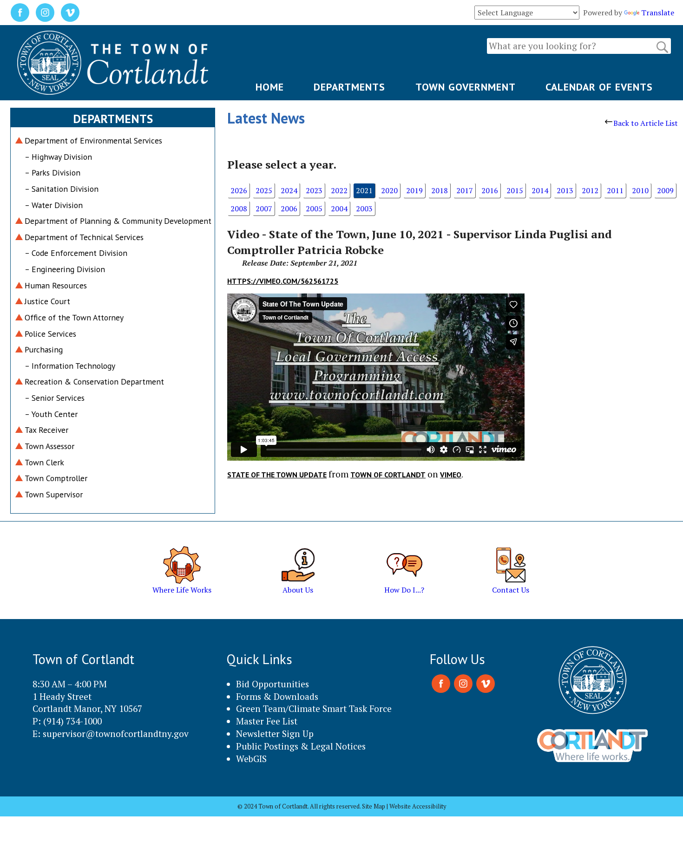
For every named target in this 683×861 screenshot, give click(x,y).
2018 (439, 190)
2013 (565, 190)
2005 (314, 208)
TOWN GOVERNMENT (465, 86)
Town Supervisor (54, 494)
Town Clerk (44, 462)
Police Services (50, 333)
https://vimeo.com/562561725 (282, 281)
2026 (238, 190)
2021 (364, 190)
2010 (640, 190)
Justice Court (47, 301)
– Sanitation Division (62, 188)
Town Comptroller (56, 478)
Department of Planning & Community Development (118, 220)
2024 (289, 190)
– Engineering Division (65, 269)
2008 (238, 208)
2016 (489, 190)
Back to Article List (645, 123)
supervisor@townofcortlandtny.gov (116, 733)
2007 (264, 208)
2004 (339, 208)
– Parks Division (52, 172)
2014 (540, 190)
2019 (414, 190)
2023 (314, 190)
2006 (289, 208)
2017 (464, 190)
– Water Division (54, 205)
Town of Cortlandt (388, 474)
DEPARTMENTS (349, 86)
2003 (364, 208)
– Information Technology (70, 365)
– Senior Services (55, 397)
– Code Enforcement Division (76, 253)
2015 (514, 190)
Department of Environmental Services (93, 140)
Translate (657, 12)
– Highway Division (58, 156)
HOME (270, 86)
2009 (665, 190)
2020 (389, 190)
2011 (615, 190)
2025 (264, 190)
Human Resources (56, 285)
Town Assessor (49, 446)
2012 (590, 190)
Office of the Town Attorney (74, 317)
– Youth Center (51, 414)
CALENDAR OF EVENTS (599, 86)
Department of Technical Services (84, 237)
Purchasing (44, 349)
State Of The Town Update (277, 474)
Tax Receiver (46, 429)
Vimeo (450, 474)
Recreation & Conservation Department (94, 381)
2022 (339, 190)
